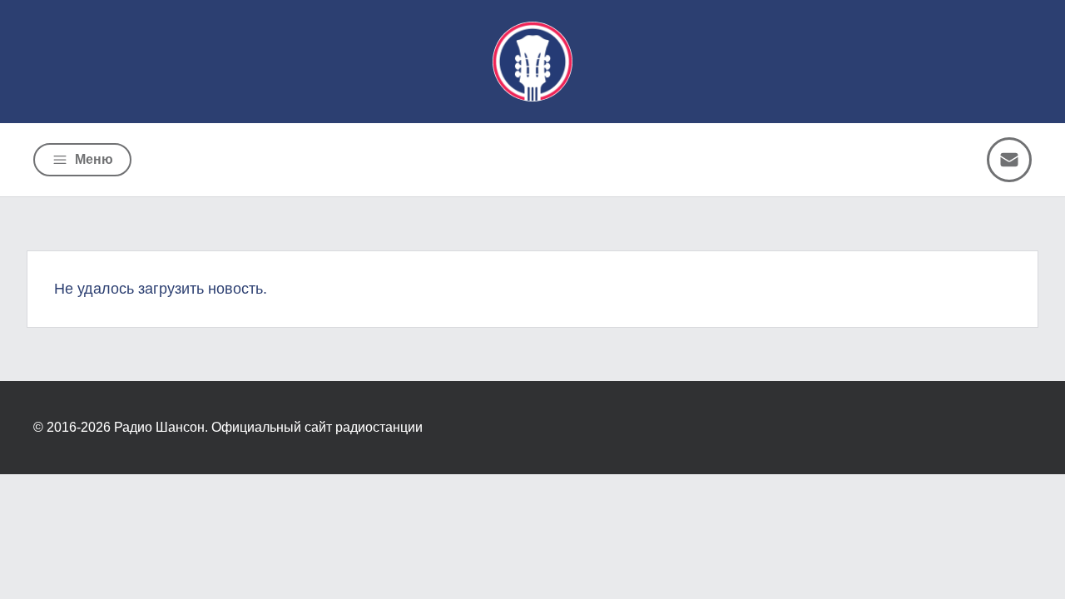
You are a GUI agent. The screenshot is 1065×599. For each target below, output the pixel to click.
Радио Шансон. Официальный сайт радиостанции (268, 427)
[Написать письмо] (1009, 159)
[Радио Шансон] (532, 61)
